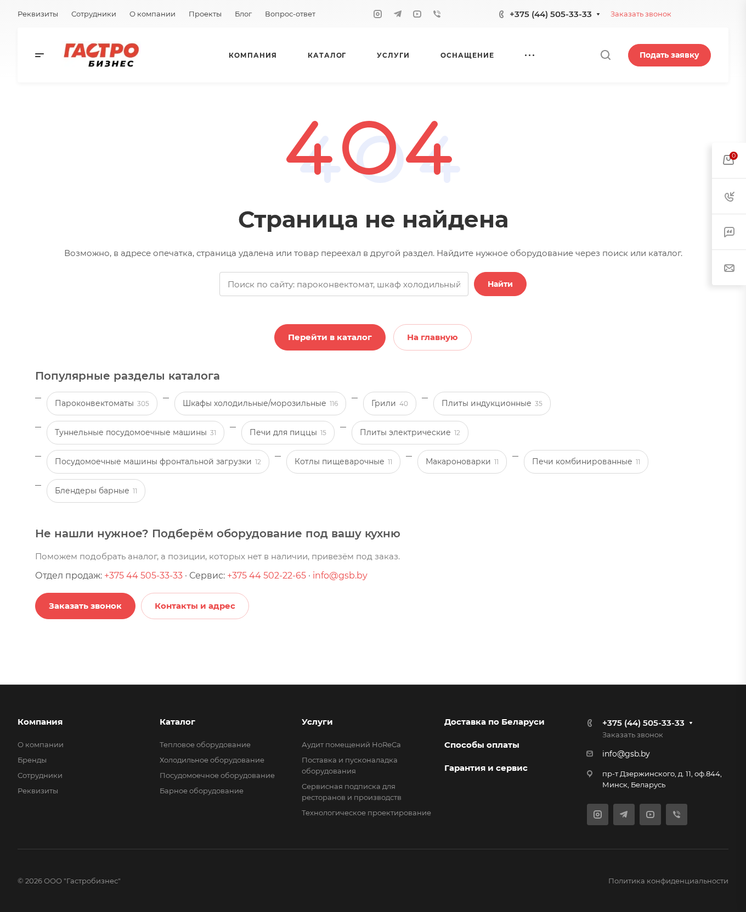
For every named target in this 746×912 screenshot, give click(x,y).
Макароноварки (462, 461)
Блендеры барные (96, 491)
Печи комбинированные (586, 461)
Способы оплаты (481, 744)
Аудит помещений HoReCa (351, 744)
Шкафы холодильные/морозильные (260, 403)
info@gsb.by (340, 575)
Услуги (317, 721)
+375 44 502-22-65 (266, 575)
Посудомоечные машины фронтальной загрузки (158, 461)
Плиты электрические (410, 432)
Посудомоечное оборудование (217, 775)
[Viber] (437, 13)
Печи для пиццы (288, 432)
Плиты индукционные (492, 403)
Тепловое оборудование (205, 744)
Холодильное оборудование (212, 759)
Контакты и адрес (195, 605)
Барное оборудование (202, 790)
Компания (40, 721)
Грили (389, 403)
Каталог (177, 721)
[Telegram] (397, 13)
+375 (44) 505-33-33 (551, 14)
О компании (41, 744)
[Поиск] (605, 55)
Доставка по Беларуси (494, 721)
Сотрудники (40, 775)
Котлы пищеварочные (343, 461)
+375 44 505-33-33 (143, 575)
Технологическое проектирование (366, 812)
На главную (432, 337)
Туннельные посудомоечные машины (135, 432)
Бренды (32, 759)
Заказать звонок (641, 13)
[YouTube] (417, 13)
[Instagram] (377, 13)
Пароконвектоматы (102, 403)
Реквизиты (38, 790)
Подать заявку (669, 55)
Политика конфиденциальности (668, 880)
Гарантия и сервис (486, 768)
